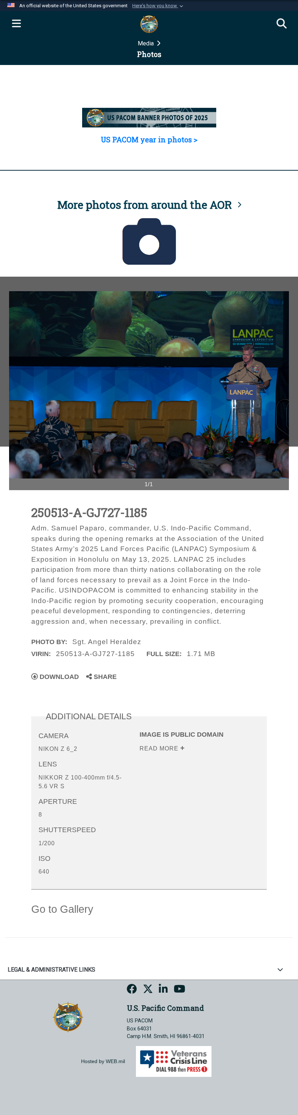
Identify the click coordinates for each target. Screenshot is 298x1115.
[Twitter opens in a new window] (148, 990)
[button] (158, 5)
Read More (160, 748)
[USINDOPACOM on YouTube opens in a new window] (179, 990)
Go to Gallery (62, 909)
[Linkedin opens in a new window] (163, 990)
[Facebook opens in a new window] (132, 990)
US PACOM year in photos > (149, 139)
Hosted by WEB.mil (103, 1061)
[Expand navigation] (16, 24)
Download (58, 676)
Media (146, 43)
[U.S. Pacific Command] (68, 1016)
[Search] (281, 24)
